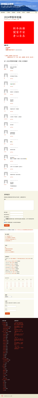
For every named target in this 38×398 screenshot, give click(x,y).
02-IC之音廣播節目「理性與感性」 (10, 237)
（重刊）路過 (14, 273)
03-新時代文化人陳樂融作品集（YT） (11, 239)
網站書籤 (28, 12)
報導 (3, 383)
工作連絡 (8, 12)
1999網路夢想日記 (6, 360)
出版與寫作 (4, 334)
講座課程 (4, 378)
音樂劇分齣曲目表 (6, 328)
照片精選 (18, 12)
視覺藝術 (4, 348)
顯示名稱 (6, 212)
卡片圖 (18, 19)
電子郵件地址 (6, 214)
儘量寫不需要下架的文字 (10, 49)
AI (3, 380)
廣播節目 (4, 370)
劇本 (3, 367)
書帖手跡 (4, 371)
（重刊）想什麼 (14, 261)
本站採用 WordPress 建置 (8, 395)
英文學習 (4, 375)
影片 (3, 385)
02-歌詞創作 (4, 324)
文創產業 (4, 344)
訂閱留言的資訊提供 (8, 250)
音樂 (3, 357)
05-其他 (3, 366)
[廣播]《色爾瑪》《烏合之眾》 (11, 55)
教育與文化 (4, 343)
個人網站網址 (6, 216)
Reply (12, 70)
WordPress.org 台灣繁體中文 (9, 251)
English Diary (5, 361)
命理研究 (4, 335)
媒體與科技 (4, 340)
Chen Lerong (8, 261)
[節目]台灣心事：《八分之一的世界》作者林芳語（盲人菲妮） (18, 334)
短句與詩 (4, 388)
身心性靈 (4, 351)
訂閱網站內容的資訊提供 (9, 248)
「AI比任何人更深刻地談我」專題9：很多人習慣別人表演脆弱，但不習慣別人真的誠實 (18, 323)
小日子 (4, 363)
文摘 (3, 387)
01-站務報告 (14, 19)
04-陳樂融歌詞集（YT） (9, 240)
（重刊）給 (12, 264)
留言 (5, 199)
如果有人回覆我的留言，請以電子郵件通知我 (13, 222)
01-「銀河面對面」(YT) (8, 236)
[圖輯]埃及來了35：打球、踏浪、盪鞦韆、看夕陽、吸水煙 (20, 57)
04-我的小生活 (4, 358)
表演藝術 (4, 346)
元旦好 (7, 48)
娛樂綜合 (4, 338)
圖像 (3, 382)
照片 (3, 373)
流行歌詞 (4, 325)
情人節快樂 (8, 47)
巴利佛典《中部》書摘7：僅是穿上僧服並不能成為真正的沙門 (18, 340)
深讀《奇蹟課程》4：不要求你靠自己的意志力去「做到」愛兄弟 (20, 258)
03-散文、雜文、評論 (5, 331)
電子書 (23, 12)
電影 (3, 354)
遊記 (3, 364)
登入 (5, 247)
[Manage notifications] (2, 396)
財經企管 (4, 349)
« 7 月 (10, 289)
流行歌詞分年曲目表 (6, 326)
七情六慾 (4, 332)
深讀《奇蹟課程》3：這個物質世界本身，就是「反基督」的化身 (18, 343)
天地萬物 (4, 337)
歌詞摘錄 (13, 12)
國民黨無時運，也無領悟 (18, 329)
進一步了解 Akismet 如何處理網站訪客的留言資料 (24, 229)
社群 (3, 390)
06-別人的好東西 (4, 379)
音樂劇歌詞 (4, 329)
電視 (3, 355)
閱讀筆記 (4, 352)
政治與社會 (4, 341)
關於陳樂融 (3, 12)
